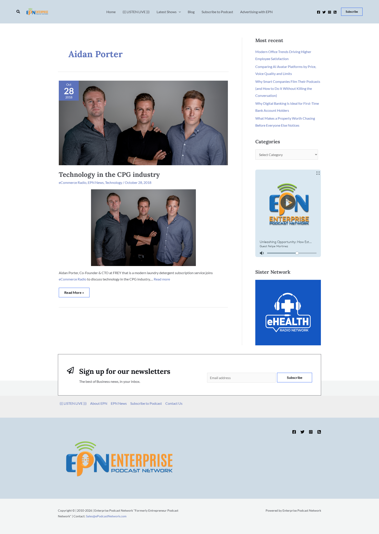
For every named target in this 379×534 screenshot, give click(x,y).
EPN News (96, 182)
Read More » (74, 291)
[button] (18, 11)
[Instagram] (329, 12)
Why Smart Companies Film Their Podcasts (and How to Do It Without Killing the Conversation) (287, 88)
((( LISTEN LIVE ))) (73, 403)
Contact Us (173, 403)
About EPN (98, 403)
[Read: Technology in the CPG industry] (143, 122)
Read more (162, 279)
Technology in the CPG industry (109, 174)
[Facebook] (318, 12)
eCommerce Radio (72, 182)
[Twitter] (324, 12)
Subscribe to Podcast (146, 403)
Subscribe (294, 377)
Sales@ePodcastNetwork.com (106, 516)
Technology (113, 182)
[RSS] (335, 12)
